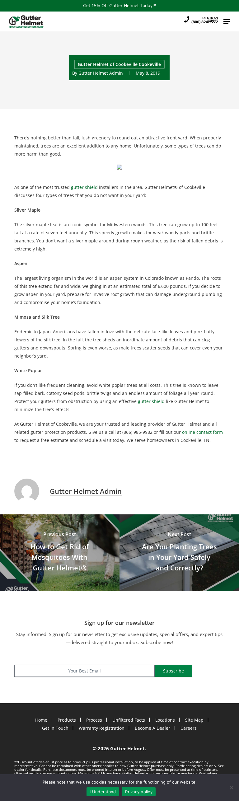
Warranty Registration (101, 728)
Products (67, 720)
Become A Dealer (152, 728)
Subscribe (173, 671)
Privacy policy (138, 791)
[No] (231, 788)
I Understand (103, 791)
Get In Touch (55, 728)
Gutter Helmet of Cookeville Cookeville (119, 64)
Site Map (194, 720)
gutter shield (85, 187)
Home (41, 720)
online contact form (202, 432)
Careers (188, 728)
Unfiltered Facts (128, 720)
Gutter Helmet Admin (100, 73)
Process (94, 720)
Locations (165, 720)
